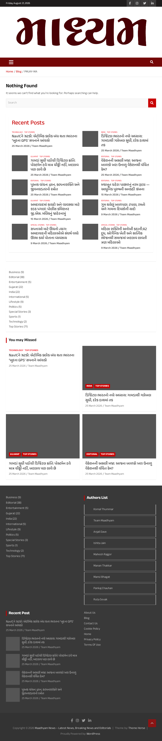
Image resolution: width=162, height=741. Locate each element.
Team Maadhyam (42, 146)
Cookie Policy (92, 629)
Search (152, 103)
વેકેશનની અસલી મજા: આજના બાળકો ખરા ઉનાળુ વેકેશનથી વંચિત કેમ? (125, 165)
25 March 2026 (21, 146)
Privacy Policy (92, 639)
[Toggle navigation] (11, 62)
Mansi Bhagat (101, 577)
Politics (13, 307)
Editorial (105, 156)
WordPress (93, 734)
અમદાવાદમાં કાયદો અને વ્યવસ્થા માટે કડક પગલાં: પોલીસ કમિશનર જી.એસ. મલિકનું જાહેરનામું (55, 209)
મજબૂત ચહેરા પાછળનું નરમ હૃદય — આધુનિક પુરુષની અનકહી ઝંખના (125, 187)
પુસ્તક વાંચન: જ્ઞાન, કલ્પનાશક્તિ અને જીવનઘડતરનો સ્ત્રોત (55, 187)
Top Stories (29, 132)
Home (87, 634)
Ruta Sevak (100, 599)
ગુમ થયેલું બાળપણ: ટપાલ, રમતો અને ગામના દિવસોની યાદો (123, 207)
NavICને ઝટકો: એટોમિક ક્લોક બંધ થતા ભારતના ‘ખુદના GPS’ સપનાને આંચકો (44, 139)
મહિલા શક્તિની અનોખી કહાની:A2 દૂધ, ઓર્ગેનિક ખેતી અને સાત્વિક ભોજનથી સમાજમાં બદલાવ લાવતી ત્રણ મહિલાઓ (124, 236)
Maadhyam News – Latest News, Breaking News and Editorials (73, 728)
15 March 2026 (110, 195)
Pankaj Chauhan (103, 588)
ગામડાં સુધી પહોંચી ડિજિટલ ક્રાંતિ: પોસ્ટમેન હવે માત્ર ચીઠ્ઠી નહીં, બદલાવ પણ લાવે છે (55, 165)
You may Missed (22, 340)
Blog (86, 618)
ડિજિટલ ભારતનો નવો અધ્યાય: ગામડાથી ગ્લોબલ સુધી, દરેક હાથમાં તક (124, 141)
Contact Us (91, 623)
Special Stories (37, 225)
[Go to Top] (152, 723)
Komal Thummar (103, 509)
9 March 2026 (109, 215)
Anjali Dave (100, 532)
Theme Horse (136, 728)
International (17, 297)
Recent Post (19, 613)
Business (14, 272)
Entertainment (18, 282)
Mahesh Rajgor (102, 554)
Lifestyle (14, 302)
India (103, 132)
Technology (17, 132)
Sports (13, 317)
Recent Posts (28, 123)
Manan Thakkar (102, 566)
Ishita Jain (99, 543)
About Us (89, 613)
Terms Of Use (92, 645)
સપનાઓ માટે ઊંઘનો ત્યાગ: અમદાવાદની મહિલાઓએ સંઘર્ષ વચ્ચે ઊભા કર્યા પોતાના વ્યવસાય (55, 233)
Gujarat (34, 156)
